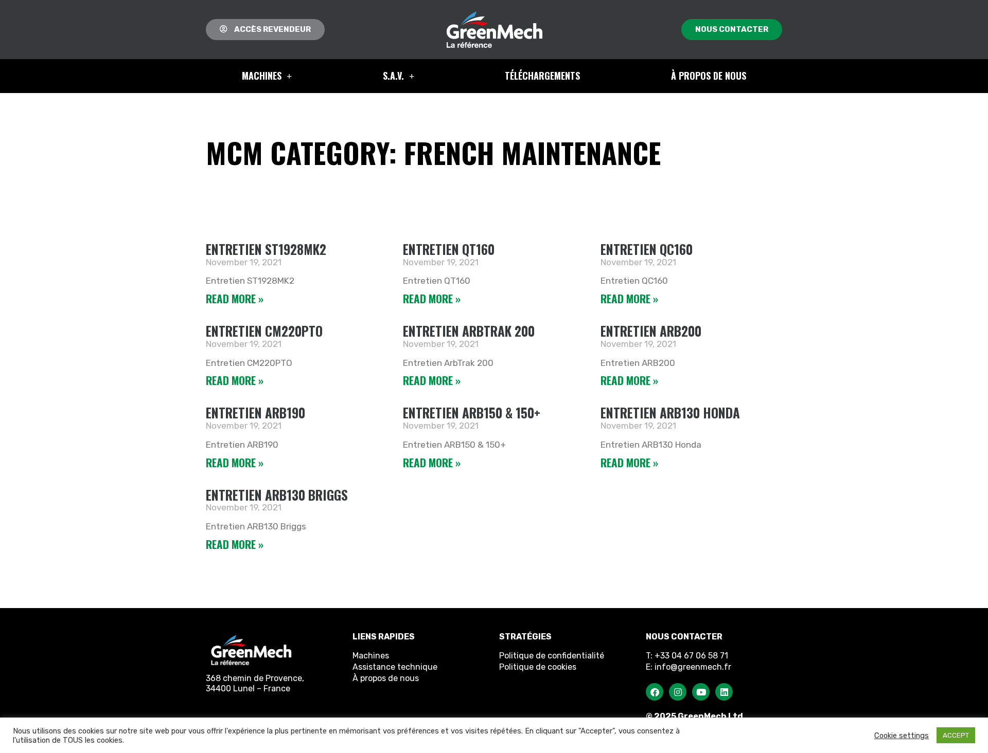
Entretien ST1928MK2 (266, 249)
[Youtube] (701, 692)
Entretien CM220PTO (264, 330)
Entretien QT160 (449, 249)
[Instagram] (677, 692)
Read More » (234, 298)
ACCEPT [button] (956, 735)
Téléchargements (542, 75)
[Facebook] (654, 692)
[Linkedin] (724, 692)
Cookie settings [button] (901, 735)
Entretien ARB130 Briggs (277, 494)
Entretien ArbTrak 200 (469, 330)
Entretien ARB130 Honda (670, 412)
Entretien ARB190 (255, 412)
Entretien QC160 (647, 249)
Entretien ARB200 (651, 330)
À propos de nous (708, 75)
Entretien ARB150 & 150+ (471, 412)
